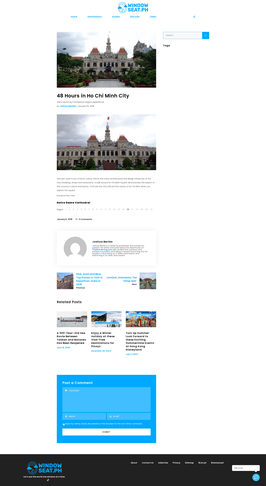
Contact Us (148, 462)
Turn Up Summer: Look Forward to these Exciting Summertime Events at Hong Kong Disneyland (140, 341)
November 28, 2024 (101, 351)
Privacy (176, 462)
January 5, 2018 (64, 219)
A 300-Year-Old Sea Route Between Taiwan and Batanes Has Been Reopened (71, 338)
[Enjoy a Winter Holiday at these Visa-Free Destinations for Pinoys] (106, 319)
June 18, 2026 (63, 347)
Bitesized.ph (217, 462)
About (134, 462)
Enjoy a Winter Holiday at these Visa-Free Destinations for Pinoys (103, 339)
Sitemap (189, 462)
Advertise (163, 462)
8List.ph (202, 462)
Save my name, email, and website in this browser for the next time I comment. (104, 424)
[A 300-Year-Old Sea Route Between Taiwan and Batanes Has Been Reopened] (72, 319)
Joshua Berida (68, 106)
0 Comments (85, 219)
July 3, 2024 (132, 354)
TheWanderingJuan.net (104, 249)
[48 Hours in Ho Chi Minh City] (75, 248)
